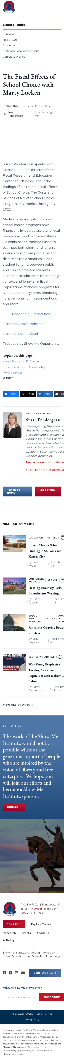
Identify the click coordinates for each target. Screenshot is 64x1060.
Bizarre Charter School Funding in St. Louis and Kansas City (45, 550)
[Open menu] (57, 7)
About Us (42, 933)
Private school (12, 372)
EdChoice (32, 361)
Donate (12, 807)
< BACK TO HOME (13, 491)
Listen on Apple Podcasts (23, 324)
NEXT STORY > (47, 491)
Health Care (10, 39)
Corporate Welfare (14, 56)
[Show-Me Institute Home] (9, 7)
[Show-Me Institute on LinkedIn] (16, 972)
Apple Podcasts (13, 361)
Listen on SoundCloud (20, 334)
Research (9, 933)
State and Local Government (21, 51)
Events (26, 933)
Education (9, 34)
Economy (9, 45)
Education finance (15, 367)
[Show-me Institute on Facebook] (4, 972)
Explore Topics (41, 924)
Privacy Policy (32, 1019)
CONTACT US (43, 973)
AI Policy (9, 940)
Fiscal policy (37, 367)
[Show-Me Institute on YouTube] (23, 972)
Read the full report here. (32, 314)
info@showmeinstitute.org (47, 1043)
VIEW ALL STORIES (16, 704)
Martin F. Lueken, (16, 170)
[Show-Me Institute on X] (10, 972)
